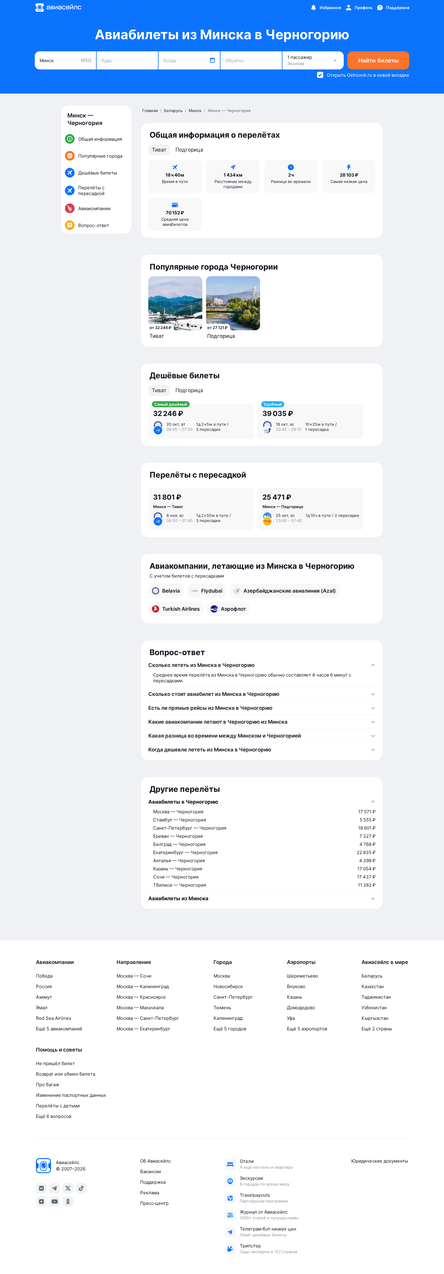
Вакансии (150, 1171)
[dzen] (41, 1201)
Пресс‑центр (154, 1203)
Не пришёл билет (55, 1063)
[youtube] (54, 1201)
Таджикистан (376, 997)
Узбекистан (374, 1007)
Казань (294, 997)
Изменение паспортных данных (71, 1095)
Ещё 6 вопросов (53, 1116)
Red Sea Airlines (53, 1018)
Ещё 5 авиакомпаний (59, 1029)
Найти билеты (378, 60)
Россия (44, 986)
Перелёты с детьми (58, 1106)
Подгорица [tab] (189, 150)
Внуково (296, 986)
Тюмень (222, 1007)
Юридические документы (379, 1161)
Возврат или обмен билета (65, 1074)
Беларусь (372, 976)
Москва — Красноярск (141, 997)
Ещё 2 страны (377, 1029)
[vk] (41, 1188)
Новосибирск (228, 986)
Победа (44, 976)
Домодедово (301, 1007)
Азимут (44, 997)
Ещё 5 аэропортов (307, 1029)
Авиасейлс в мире (385, 962)
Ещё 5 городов (230, 1029)
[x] (68, 1188)
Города (223, 962)
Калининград (228, 1018)
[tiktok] (81, 1188)
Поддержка (153, 1182)
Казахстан (373, 986)
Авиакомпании (55, 962)
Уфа (291, 1018)
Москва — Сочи (134, 976)
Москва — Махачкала (140, 1007)
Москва (222, 976)
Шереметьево (302, 976)
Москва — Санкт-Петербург (148, 1018)
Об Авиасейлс (155, 1161)
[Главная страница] (58, 7)
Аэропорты (301, 962)
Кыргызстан (375, 1018)
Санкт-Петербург (233, 997)
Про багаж (47, 1084)
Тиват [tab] (159, 150)
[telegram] (54, 1188)
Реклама (149, 1193)
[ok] (68, 1201)
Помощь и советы (59, 1050)
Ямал (41, 1007)
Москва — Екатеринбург (143, 1029)
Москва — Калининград (143, 986)
